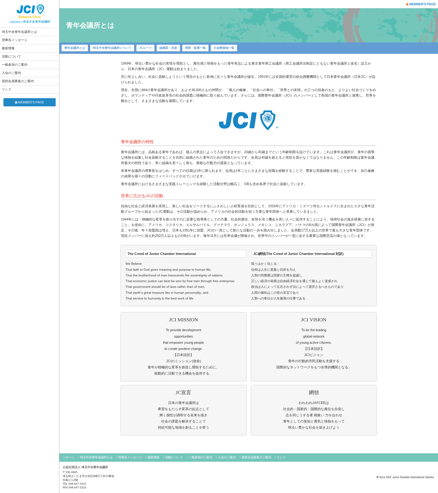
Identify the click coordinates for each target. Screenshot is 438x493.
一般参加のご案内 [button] (14, 64)
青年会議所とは (74, 48)
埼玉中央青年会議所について (112, 48)
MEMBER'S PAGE (31, 102)
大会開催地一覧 (224, 48)
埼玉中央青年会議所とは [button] (19, 32)
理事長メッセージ (130, 457)
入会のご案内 (11, 73)
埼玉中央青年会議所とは (96, 457)
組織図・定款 (168, 48)
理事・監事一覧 (195, 48)
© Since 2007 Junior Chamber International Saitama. (405, 477)
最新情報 (8, 48)
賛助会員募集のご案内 (18, 81)
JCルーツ (145, 48)
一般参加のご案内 (200, 457)
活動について (11, 56)
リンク (6, 89)
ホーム (69, 457)
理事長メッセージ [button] (14, 40)
